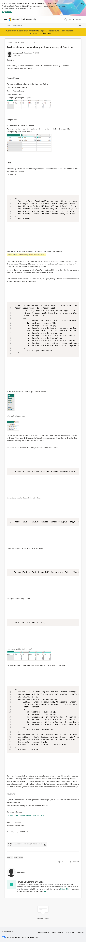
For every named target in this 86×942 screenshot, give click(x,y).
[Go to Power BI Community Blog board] (11, 884)
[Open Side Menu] (5, 19)
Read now (47, 33)
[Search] (65, 19)
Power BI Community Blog (14, 25)
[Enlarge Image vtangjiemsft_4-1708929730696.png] (11, 402)
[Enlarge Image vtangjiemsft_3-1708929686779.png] (26, 255)
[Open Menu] (80, 25)
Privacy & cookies (57, 932)
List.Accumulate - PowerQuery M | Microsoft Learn (25, 815)
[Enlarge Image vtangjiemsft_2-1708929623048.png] (29, 104)
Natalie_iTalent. (65, 889)
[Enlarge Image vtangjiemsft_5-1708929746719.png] (13, 426)
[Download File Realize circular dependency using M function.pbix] (45, 844)
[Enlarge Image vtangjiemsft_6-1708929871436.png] (29, 656)
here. (44, 891)
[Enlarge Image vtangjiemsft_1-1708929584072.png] (29, 143)
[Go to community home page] (22, 19)
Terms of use (70, 932)
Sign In (78, 19)
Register (71, 19)
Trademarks (80, 932)
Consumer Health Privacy (30, 937)
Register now (7, 11)
